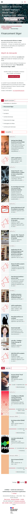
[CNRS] (20, 20)
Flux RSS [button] (22, 482)
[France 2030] (25, 21)
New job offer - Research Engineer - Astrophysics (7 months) (17, 236)
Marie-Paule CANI (15, 328)
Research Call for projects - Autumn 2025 (17, 264)
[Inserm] (23, 20)
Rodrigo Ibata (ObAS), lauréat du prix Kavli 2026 (17, 141)
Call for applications (16, 158)
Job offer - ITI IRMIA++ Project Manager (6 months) (16, 342)
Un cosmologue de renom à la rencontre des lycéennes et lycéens (17, 188)
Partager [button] (14, 482)
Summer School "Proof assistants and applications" (17, 376)
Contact (14, 493)
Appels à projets (6, 28)
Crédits (22, 499)
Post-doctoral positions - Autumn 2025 (17, 277)
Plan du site (7, 499)
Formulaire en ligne (14, 76)
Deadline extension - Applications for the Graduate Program (16, 296)
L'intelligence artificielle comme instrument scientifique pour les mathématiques (17, 398)
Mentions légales (15, 499)
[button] (18, 482)
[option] (14, 145)
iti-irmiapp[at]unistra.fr (18, 90)
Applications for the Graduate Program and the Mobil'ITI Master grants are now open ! (17, 252)
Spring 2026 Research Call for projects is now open (17, 208)
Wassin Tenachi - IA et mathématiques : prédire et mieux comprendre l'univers (17, 173)
